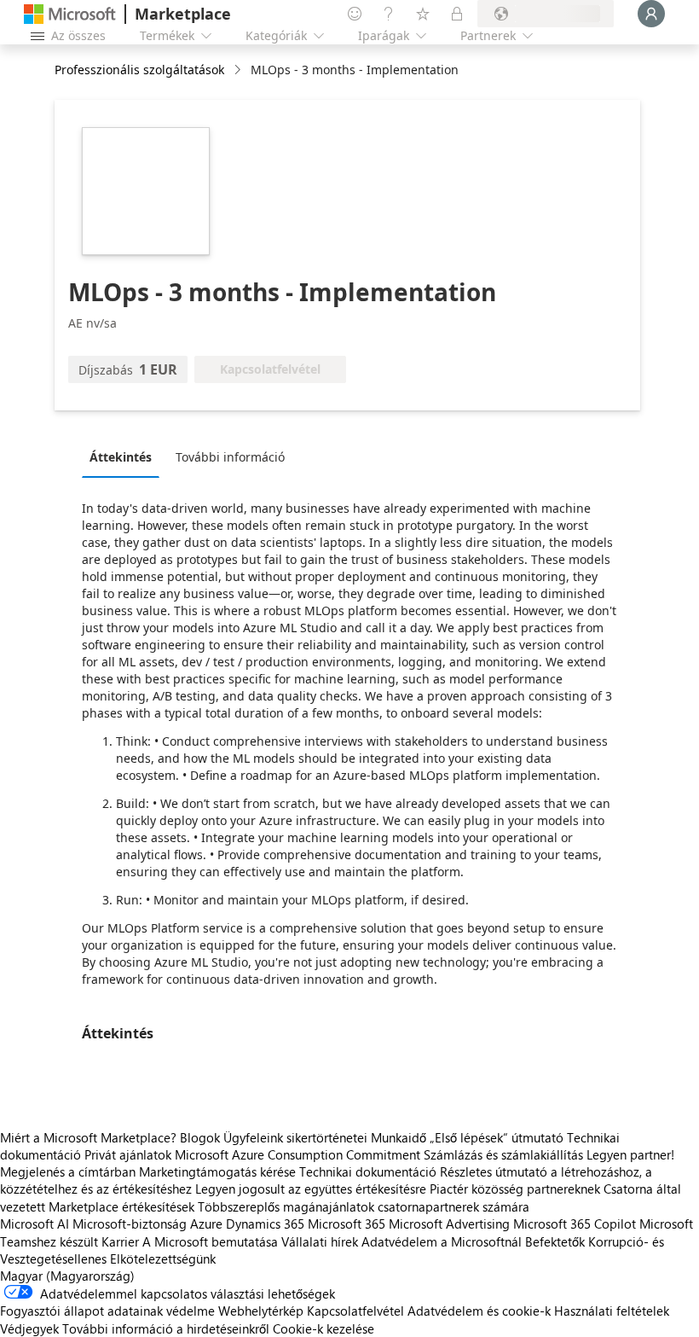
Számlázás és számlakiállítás (503, 1154)
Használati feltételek (611, 1310)
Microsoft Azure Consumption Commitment (299, 1154)
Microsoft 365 (346, 1223)
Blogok (200, 1137)
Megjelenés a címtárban (68, 1171)
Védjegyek (29, 1328)
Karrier (120, 1241)
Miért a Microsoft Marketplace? (88, 1137)
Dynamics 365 (265, 1223)
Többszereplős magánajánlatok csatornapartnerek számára (363, 1206)
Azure (206, 1223)
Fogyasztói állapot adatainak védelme (107, 1310)
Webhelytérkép (260, 1310)
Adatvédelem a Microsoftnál (441, 1241)
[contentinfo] (239, 70)
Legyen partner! (630, 1154)
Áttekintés (121, 457)
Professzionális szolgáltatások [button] (139, 69)
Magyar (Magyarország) (67, 1275)
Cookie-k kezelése (323, 1328)
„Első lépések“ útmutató (496, 1137)
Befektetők (555, 1241)
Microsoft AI (34, 1223)
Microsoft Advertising (449, 1223)
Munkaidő (398, 1137)
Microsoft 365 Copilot (574, 1223)
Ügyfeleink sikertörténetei (295, 1137)
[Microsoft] (70, 14)
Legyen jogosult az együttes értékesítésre (310, 1188)
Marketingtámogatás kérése (217, 1171)
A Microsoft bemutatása (210, 1241)
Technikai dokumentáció (367, 1171)
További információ (230, 457)
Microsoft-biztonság (129, 1223)
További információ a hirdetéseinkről (165, 1328)
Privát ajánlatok (127, 1154)
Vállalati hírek (319, 1241)
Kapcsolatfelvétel (355, 1310)
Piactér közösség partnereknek (515, 1188)
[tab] (125, 456)
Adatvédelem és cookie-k (479, 1310)
